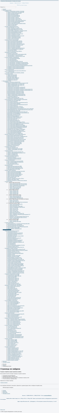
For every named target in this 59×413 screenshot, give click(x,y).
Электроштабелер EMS (11, 293)
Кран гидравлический (9, 69)
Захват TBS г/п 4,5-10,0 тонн (15, 186)
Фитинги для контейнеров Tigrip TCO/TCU (18, 217)
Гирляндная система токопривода (14, 117)
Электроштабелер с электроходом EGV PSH (16, 56)
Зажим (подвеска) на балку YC (13, 115)
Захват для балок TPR (14, 193)
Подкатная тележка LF (11, 156)
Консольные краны (9, 165)
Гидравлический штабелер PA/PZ (14, 298)
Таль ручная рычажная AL (12, 105)
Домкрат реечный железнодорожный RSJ (15, 21)
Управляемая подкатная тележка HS (14, 241)
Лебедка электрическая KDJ (12, 315)
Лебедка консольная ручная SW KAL (14, 42)
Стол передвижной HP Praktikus (13, 58)
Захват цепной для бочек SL (12, 342)
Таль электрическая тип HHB (13, 311)
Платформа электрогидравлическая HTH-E (15, 66)
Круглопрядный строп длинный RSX (14, 224)
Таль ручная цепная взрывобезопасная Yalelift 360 (17, 126)
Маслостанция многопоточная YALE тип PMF (16, 139)
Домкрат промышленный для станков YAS (15, 85)
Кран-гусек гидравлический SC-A (14, 322)
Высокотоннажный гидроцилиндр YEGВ (15, 93)
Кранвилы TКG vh (13, 215)
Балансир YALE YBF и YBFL (13, 179)
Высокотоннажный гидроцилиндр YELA (15, 91)
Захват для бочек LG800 (12, 339)
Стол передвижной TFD (12, 326)
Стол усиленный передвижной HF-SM (15, 61)
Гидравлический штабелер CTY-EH (14, 292)
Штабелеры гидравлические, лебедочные (13, 285)
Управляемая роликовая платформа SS (14, 240)
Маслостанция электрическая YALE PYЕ (15, 137)
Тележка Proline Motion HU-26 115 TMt (15, 29)
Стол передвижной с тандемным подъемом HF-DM (17, 62)
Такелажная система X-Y (12, 231)
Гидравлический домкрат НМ (13, 274)
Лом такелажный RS (11, 243)
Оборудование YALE (7, 80)
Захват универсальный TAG (15, 187)
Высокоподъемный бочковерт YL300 (14, 258)
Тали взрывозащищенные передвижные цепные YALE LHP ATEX (20, 108)
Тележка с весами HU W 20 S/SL (13, 34)
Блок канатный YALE (11, 177)
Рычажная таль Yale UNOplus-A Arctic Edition (16, 129)
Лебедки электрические (9, 312)
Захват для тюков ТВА (14, 211)
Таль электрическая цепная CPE (13, 110)
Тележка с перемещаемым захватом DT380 (15, 270)
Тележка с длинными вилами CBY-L (14, 353)
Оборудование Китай (7, 229)
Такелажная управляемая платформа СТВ (15, 242)
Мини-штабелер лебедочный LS (13, 286)
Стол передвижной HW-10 (12, 60)
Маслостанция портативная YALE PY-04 (15, 138)
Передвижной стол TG (11, 330)
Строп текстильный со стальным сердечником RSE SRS (18, 223)
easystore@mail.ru (48, 395)
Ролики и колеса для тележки (13, 38)
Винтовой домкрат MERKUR (13, 77)
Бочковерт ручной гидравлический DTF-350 (16, 260)
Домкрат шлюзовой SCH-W (12, 14)
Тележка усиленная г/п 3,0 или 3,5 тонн (15, 33)
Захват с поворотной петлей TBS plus (17, 185)
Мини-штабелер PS (11, 287)
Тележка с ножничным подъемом (14, 36)
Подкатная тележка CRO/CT (13, 246)
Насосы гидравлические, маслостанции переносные (15, 134)
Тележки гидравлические (10, 346)
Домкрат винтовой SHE (12, 74)
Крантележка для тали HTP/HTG (13, 113)
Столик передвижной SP (12, 327)
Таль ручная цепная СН (12, 304)
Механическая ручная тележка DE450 (14, 269)
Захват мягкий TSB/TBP (14, 188)
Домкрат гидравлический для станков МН (15, 12)
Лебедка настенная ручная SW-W (13, 46)
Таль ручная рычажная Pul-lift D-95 (14, 132)
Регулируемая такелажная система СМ (15, 232)
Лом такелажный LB (11, 244)
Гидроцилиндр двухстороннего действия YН (16, 88)
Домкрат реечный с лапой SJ (13, 17)
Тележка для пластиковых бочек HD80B (15, 264)
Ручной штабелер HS (11, 296)
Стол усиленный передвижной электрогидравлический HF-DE (19, 65)
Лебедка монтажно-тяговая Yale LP (14, 175)
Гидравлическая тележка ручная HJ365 (15, 268)
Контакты (5, 361)
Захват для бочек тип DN (12, 344)
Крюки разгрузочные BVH (15, 212)
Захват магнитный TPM (14, 205)
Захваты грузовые (8, 181)
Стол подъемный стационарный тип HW (15, 336)
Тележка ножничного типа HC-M (14, 357)
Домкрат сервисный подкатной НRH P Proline (16, 23)
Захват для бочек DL (11, 343)
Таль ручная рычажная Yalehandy (13, 103)
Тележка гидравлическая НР (13, 347)
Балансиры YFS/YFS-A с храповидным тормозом (17, 180)
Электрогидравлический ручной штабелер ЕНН (16, 54)
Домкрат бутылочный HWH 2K (13, 15)
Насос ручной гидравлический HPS (14, 142)
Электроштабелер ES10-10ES (13, 294)
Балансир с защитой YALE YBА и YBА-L (15, 178)
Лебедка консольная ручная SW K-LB (14, 41)
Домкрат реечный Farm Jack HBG (14, 284)
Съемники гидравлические (10, 146)
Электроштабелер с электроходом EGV (15, 55)
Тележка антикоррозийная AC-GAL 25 (15, 351)
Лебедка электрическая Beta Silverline (14, 40)
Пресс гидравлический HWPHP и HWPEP (15, 72)
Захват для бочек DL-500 (12, 341)
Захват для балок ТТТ (14, 190)
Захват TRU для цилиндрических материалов (19, 202)
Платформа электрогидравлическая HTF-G (15, 67)
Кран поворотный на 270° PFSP (13, 169)
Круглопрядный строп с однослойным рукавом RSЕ (17, 226)
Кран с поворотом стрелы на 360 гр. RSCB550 (16, 320)
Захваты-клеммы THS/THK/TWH (16, 197)
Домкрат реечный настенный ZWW (14, 13)
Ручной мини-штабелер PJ (12, 289)
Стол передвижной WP (12, 331)
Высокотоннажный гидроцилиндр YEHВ (15, 92)
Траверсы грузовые (9, 150)
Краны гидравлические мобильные (12, 318)
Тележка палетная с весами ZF (13, 359)
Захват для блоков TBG (14, 218)
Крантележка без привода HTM (13, 308)
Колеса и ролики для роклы (12, 360)
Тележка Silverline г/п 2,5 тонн (13, 27)
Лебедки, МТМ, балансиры (10, 170)
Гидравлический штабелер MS (13, 290)
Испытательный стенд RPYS (13, 164)
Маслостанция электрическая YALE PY (15, 135)
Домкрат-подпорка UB (11, 25)
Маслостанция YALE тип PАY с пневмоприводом (17, 136)
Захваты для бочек (8, 338)
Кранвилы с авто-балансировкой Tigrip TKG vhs (19, 216)
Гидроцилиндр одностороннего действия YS (16, 87)
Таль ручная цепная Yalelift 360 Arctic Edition (16, 125)
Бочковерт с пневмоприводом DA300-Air (15, 271)
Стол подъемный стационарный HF (14, 335)
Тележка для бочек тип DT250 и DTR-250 (15, 265)
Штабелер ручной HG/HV (12, 53)
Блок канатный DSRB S (12, 50)
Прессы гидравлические (10, 159)
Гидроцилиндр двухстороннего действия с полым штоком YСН (19, 90)
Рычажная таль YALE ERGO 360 (13, 100)
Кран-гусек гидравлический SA (13, 321)
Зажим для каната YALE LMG (13, 176)
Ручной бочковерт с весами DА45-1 (14, 257)
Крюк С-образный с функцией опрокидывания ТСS (20, 214)
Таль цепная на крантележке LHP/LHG (15, 106)
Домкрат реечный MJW (12, 276)
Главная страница (3, 382)
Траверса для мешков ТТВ (12, 154)
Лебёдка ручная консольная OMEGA (14, 51)
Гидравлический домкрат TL (13, 280)
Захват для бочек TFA (14, 220)
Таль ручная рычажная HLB (12, 301)
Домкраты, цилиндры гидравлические (12, 81)
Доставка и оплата (6, 362)
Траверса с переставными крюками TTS (15, 151)
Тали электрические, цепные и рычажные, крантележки (16, 99)
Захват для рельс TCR (14, 209)
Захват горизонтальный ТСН (15, 195)
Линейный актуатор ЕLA (12, 79)
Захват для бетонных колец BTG (16, 204)
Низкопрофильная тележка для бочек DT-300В (16, 267)
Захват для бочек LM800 (12, 340)
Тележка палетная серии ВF (12, 349)
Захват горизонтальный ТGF (15, 196)
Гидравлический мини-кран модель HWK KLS (16, 70)
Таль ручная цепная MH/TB (12, 303)
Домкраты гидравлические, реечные (12, 273)
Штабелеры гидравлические (10, 52)
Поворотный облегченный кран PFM (14, 167)
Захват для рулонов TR (14, 201)
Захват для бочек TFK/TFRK (15, 221)
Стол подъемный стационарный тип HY (15, 337)
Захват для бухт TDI (14, 210)
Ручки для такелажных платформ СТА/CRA (16, 245)
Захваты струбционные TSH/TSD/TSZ (17, 207)
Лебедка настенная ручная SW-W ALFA (15, 45)
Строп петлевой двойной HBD (13, 227)
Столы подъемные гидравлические (12, 57)
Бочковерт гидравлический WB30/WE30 (15, 253)
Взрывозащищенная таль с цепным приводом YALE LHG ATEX (20, 109)
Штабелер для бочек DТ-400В (13, 256)
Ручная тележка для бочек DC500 (14, 266)
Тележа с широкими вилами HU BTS (14, 28)
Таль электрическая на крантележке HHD (15, 310)
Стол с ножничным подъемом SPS (14, 328)
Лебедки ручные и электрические (11, 39)
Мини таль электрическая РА (13, 309)
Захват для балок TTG (14, 192)
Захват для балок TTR (14, 191)
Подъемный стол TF (11, 329)
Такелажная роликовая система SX (14, 158)
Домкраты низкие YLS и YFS (13, 86)
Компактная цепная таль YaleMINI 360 (15, 133)
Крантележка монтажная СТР (13, 119)
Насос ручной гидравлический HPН (14, 143)
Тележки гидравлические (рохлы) (11, 26)
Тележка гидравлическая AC (13, 348)
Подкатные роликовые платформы (12, 155)
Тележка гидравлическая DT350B (14, 261)
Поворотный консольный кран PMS (14, 166)
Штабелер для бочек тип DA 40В (13, 255)
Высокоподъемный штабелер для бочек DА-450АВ (17, 250)
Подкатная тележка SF (11, 236)
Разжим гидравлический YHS (13, 97)
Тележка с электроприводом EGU (14, 37)
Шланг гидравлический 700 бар (13, 144)
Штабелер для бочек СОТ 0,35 (13, 251)
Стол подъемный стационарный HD (14, 334)
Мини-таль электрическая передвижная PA (15, 305)
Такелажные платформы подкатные (12, 230)
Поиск (1, 7)
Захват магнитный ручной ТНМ (16, 206)
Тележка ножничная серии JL (13, 358)
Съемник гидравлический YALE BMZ (15, 148)
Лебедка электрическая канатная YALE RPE (16, 171)
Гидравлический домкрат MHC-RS (14, 275)
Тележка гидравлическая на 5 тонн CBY (15, 350)
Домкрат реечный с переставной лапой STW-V (16, 20)
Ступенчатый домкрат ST (12, 96)
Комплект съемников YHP (12, 147)
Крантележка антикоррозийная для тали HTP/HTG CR (18, 112)
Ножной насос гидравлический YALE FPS (15, 141)
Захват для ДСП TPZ (14, 208)
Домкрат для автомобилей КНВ (13, 22)
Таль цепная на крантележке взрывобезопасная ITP (17, 104)
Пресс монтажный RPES (12, 163)
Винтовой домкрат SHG (12, 76)
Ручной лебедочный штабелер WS (14, 297)
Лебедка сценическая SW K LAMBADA (15, 49)
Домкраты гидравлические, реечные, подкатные (14, 11)
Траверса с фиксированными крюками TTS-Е (16, 152)
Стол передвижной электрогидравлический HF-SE (17, 64)
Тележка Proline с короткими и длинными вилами (17, 30)
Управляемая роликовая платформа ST (15, 233)
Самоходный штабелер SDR (12, 291)
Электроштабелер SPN (11, 295)
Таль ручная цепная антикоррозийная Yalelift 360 (17, 127)
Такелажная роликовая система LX (14, 157)
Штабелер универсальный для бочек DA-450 (16, 249)
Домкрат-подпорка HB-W (12, 24)
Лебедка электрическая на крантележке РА (15, 313)
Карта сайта (5, 392)
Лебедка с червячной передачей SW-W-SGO (16, 48)
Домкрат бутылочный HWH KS (13, 16)
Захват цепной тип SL (11, 345)
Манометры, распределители (13, 145)
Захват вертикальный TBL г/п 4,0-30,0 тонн (18, 184)
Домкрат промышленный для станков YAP (15, 84)
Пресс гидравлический (9, 71)
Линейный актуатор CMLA (12, 78)
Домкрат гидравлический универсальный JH (16, 94)
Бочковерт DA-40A (11, 254)
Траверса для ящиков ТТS (12, 153)
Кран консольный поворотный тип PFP (15, 168)
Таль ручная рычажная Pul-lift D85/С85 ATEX (16, 131)
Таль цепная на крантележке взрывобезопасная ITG (17, 102)
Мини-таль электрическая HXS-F (14, 306)
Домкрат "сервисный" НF (12, 281)
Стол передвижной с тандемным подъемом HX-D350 (17, 63)
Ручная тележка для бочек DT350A (14, 262)
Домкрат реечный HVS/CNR (13, 283)
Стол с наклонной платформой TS (14, 332)
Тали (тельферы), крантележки (11, 300)
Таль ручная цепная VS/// (12, 118)
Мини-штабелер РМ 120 (12, 288)
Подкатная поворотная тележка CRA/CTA (15, 247)
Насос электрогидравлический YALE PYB (15, 140)
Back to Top (2, 409)
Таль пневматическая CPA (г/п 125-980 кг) (15, 107)
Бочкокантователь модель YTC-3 (13, 252)
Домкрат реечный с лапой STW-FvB (14, 19)
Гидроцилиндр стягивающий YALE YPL (15, 98)
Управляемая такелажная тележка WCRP (15, 235)
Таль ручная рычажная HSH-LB (13, 302)
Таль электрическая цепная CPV (13, 120)
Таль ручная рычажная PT (12, 101)
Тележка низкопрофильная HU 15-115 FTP (15, 35)
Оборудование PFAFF (7, 10)
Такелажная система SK (12, 234)
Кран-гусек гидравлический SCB (14, 324)
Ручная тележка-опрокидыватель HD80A (15, 263)
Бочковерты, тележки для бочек (11, 248)
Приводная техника (9, 73)
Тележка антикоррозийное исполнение (15, 31)
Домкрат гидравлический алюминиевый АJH (16, 95)
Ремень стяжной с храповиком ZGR (14, 228)
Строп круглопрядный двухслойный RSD (15, 225)
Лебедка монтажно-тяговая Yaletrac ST (15, 174)
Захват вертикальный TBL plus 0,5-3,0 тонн (18, 183)
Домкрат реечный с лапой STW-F (14, 18)
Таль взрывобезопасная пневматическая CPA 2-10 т (17, 111)
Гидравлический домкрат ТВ (13, 279)
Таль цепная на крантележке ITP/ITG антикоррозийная (18, 123)
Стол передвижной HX (12, 59)
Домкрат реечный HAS (12, 282)
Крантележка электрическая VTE (14, 114)
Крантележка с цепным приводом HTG (15, 307)
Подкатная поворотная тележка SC (14, 237)
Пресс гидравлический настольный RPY (15, 162)
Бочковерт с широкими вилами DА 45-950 (15, 272)
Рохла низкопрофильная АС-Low (13, 354)
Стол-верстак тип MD (11, 333)
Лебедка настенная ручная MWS (13, 47)
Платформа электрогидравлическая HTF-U (15, 68)
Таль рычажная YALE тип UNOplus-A (14, 128)
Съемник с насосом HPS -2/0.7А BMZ (14, 149)
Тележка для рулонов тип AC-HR (14, 352)
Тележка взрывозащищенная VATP (14, 32)
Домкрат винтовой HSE (12, 75)
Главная (4, 9)
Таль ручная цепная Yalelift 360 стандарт (15, 124)
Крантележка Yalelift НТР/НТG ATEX (14, 116)
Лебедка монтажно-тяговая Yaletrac (14, 173)
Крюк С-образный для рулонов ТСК (17, 213)
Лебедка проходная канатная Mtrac (14, 172)
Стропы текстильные (9, 222)
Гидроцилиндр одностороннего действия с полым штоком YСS (19, 89)
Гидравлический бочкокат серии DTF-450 (15, 259)
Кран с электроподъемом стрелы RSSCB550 (16, 319)
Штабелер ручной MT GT (12, 299)
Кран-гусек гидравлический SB (13, 323)
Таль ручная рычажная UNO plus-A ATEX (15, 130)
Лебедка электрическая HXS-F (13, 314)
